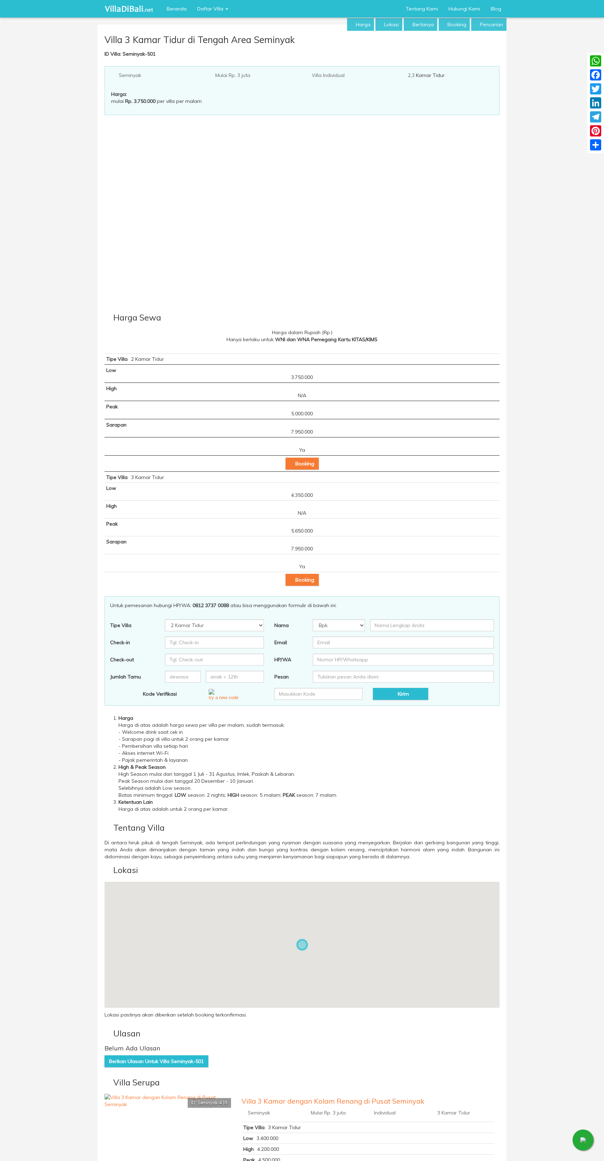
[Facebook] (596, 75)
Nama (281, 625)
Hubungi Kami (464, 9)
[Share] (596, 145)
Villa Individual (328, 75)
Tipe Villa (120, 625)
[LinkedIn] (596, 103)
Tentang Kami (422, 9)
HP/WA (282, 659)
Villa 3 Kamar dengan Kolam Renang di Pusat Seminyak (333, 1101)
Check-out (122, 659)
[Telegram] (596, 117)
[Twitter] (596, 89)
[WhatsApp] (596, 61)
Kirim (402, 694)
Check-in (120, 642)
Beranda (177, 9)
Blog (496, 9)
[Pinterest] (596, 131)
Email (280, 642)
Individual (385, 1113)
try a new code (223, 697)
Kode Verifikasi (160, 694)
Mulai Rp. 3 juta (232, 75)
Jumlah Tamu (125, 677)
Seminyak (130, 75)
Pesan (281, 677)
